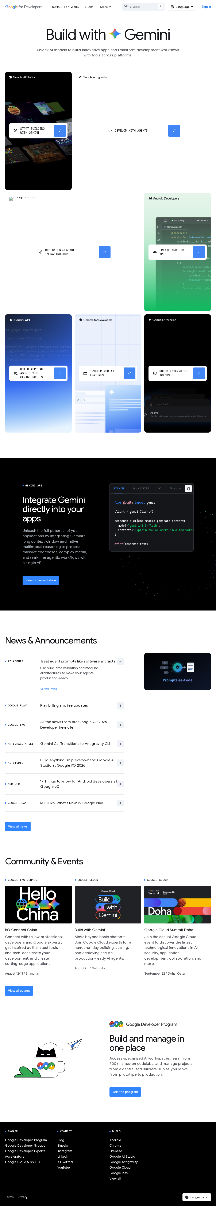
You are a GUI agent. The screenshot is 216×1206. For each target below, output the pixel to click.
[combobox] (143, 7)
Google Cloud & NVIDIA (22, 1162)
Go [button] (159, 488)
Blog (60, 1140)
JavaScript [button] (141, 488)
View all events (19, 991)
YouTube (63, 1167)
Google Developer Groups (25, 1145)
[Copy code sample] (188, 488)
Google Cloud (120, 1167)
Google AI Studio (122, 1156)
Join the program (125, 1092)
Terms (9, 1197)
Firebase (115, 1151)
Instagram (64, 1151)
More (104, 7)
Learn (89, 7)
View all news (18, 826)
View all (115, 1178)
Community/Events (65, 7)
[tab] (119, 488)
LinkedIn (63, 1156)
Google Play (118, 1173)
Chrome (115, 1145)
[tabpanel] (151, 523)
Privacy (22, 1197)
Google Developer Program (26, 1140)
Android (115, 1140)
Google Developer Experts (25, 1151)
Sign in (206, 6)
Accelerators (14, 1156)
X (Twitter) (65, 1162)
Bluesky (63, 1145)
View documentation (41, 580)
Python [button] (118, 488)
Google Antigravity (123, 1162)
